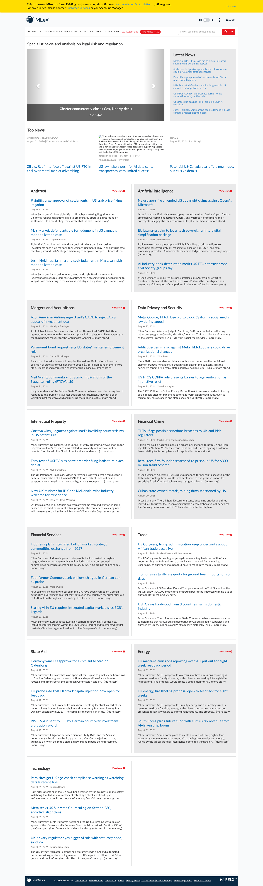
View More (117, 191)
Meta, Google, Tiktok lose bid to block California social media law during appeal (199, 62)
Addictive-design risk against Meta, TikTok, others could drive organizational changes (200, 70)
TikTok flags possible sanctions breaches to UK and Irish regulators (179, 433)
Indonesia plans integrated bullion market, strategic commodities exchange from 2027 (69, 546)
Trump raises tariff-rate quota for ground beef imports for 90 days (184, 576)
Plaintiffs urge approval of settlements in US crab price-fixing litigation (76, 202)
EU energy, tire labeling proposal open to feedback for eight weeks (183, 693)
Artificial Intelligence (75, 32)
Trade (117, 32)
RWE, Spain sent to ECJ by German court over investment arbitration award (74, 723)
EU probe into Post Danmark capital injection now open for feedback (75, 693)
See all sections (130, 32)
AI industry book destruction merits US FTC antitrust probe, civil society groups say (183, 266)
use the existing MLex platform (134, 4)
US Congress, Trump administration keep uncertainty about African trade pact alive (182, 546)
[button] (37, 85)
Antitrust (32, 32)
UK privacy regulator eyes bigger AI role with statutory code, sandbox (76, 840)
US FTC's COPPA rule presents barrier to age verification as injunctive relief (197, 95)
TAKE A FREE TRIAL (150, 32)
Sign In (231, 20)
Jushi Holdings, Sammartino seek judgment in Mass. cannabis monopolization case (201, 111)
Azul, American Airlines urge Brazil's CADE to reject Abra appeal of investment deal (73, 319)
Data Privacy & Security (100, 32)
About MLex (81, 881)
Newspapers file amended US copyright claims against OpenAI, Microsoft (185, 202)
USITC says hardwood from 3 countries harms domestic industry (179, 606)
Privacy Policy (133, 881)
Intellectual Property (51, 32)
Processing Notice (183, 881)
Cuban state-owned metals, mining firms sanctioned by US (182, 491)
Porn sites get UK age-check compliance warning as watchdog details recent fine (77, 780)
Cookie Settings (164, 881)
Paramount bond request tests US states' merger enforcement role (77, 349)
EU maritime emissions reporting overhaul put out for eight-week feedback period (183, 663)
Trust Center (148, 881)
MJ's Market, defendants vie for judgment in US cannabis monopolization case (199, 86)
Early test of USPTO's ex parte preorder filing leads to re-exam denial (77, 463)
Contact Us (110, 881)
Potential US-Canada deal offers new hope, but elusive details (202, 169)
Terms (121, 881)
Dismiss (231, 6)
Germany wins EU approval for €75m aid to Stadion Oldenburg (69, 663)
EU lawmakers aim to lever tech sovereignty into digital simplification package (179, 232)
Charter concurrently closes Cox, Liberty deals (96, 109)
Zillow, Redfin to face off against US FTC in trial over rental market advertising (59, 169)
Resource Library (202, 881)
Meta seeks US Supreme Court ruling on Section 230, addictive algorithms (71, 810)
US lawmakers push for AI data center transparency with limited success (127, 169)
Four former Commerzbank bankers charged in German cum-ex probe (77, 580)
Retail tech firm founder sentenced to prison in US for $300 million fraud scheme (183, 463)
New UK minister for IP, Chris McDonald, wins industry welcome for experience (72, 493)
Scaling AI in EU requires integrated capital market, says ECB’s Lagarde (77, 610)
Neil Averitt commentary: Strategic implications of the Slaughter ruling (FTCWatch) (71, 379)
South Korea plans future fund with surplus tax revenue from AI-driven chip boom (184, 723)
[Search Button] (225, 32)
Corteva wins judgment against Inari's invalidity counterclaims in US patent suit (77, 433)
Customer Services (78, 8)
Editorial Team (96, 881)
